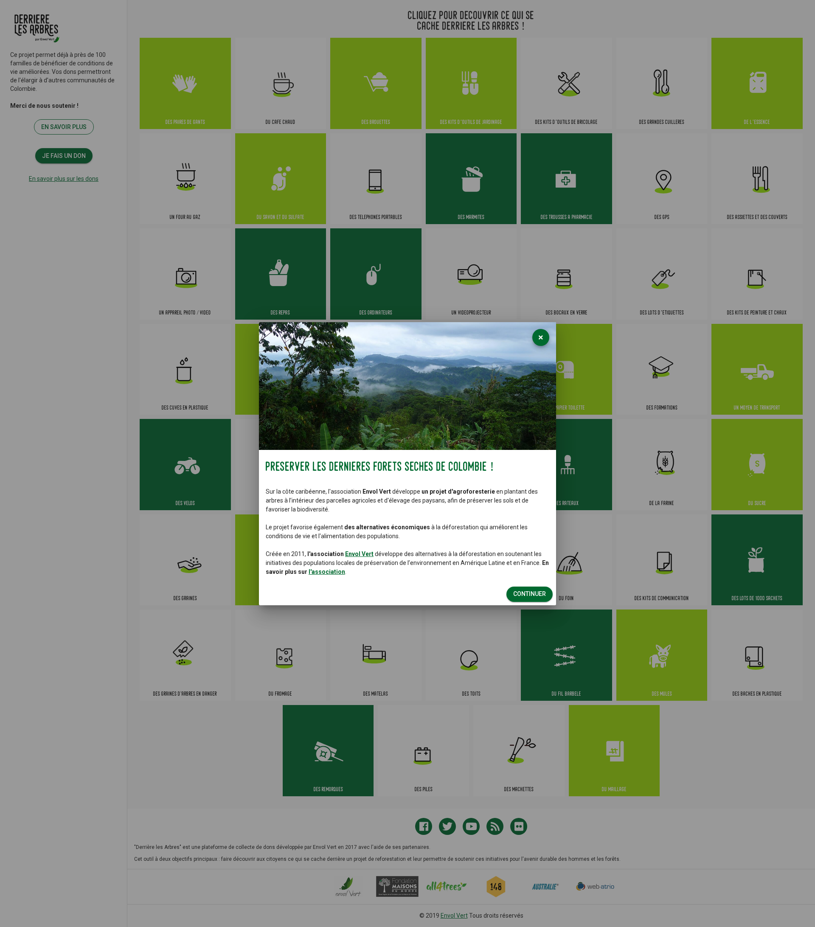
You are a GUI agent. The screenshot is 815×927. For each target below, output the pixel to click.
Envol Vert (359, 554)
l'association (327, 571)
